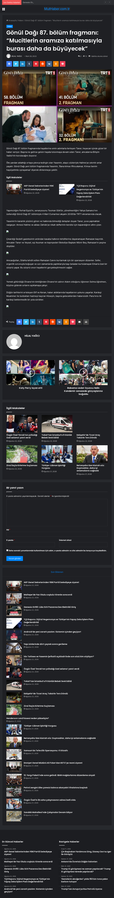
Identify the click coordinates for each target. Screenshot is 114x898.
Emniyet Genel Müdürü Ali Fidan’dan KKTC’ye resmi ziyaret (53, 762)
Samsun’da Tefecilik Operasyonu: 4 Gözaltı (46, 750)
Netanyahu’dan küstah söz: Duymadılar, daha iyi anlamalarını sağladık (91, 468)
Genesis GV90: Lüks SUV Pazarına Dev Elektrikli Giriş (46, 2)
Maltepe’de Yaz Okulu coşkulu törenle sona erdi (48, 594)
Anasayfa (12, 20)
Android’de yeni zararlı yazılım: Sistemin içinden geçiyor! (52, 631)
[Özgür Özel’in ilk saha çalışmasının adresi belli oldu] (14, 804)
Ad (8, 530)
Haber (20, 20)
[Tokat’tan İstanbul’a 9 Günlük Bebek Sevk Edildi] (57, 423)
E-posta (10, 540)
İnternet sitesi (65, 540)
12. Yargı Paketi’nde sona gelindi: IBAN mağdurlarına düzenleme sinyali (59, 775)
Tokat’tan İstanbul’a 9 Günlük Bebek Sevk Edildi (57, 436)
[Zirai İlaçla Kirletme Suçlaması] (21, 454)
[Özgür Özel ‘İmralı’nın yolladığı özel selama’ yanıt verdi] (21, 423)
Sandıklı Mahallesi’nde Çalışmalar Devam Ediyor (48, 812)
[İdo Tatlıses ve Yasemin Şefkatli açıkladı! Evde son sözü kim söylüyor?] (14, 660)
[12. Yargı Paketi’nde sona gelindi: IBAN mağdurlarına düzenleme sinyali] (14, 779)
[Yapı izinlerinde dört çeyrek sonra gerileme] (14, 648)
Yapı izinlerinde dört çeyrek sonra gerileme (45, 644)
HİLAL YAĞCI (16, 56)
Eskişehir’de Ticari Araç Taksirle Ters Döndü (88, 436)
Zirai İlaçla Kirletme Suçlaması (21, 465)
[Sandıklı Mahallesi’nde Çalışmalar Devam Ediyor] (14, 816)
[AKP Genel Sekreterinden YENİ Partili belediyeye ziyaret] (14, 189)
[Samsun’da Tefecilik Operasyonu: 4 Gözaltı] (14, 754)
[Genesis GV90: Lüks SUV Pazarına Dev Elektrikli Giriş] (14, 611)
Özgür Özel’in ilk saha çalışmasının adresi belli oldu (50, 800)
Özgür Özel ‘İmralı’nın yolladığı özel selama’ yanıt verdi (21, 436)
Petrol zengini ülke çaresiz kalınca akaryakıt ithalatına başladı (55, 787)
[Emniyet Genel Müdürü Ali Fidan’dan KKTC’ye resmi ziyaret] (14, 766)
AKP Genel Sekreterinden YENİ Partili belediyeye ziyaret (51, 582)
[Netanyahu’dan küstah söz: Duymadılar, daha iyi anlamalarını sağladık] (92, 454)
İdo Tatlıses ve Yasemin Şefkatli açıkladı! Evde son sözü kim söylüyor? (59, 656)
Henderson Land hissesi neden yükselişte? (27, 718)
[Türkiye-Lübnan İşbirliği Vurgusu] (57, 454)
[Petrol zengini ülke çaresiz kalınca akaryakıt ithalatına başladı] (14, 791)
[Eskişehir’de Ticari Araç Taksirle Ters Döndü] (92, 423)
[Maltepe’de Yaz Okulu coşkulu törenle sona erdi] (14, 598)
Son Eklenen (57, 572)
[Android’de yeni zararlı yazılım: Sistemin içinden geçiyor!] (14, 635)
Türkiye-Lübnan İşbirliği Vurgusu (53, 466)
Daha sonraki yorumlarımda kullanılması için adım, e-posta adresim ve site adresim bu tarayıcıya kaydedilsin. (58, 550)
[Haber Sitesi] (57, 9)
